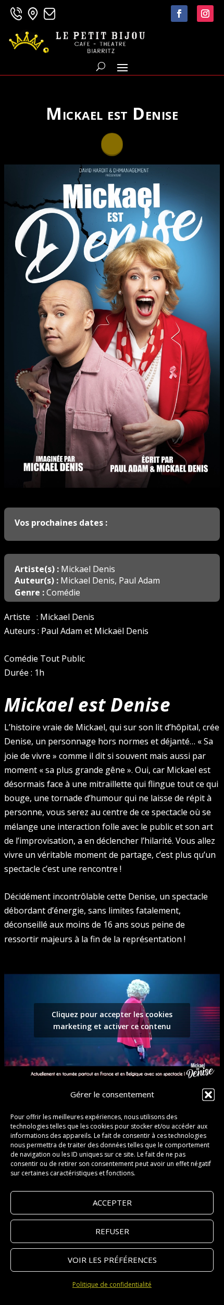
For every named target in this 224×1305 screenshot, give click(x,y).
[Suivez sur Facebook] (179, 13)
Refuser (112, 1231)
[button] (208, 1094)
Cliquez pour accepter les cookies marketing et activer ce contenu (112, 1020)
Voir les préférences (112, 1260)
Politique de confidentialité (112, 1284)
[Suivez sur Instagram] (205, 13)
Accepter (112, 1202)
